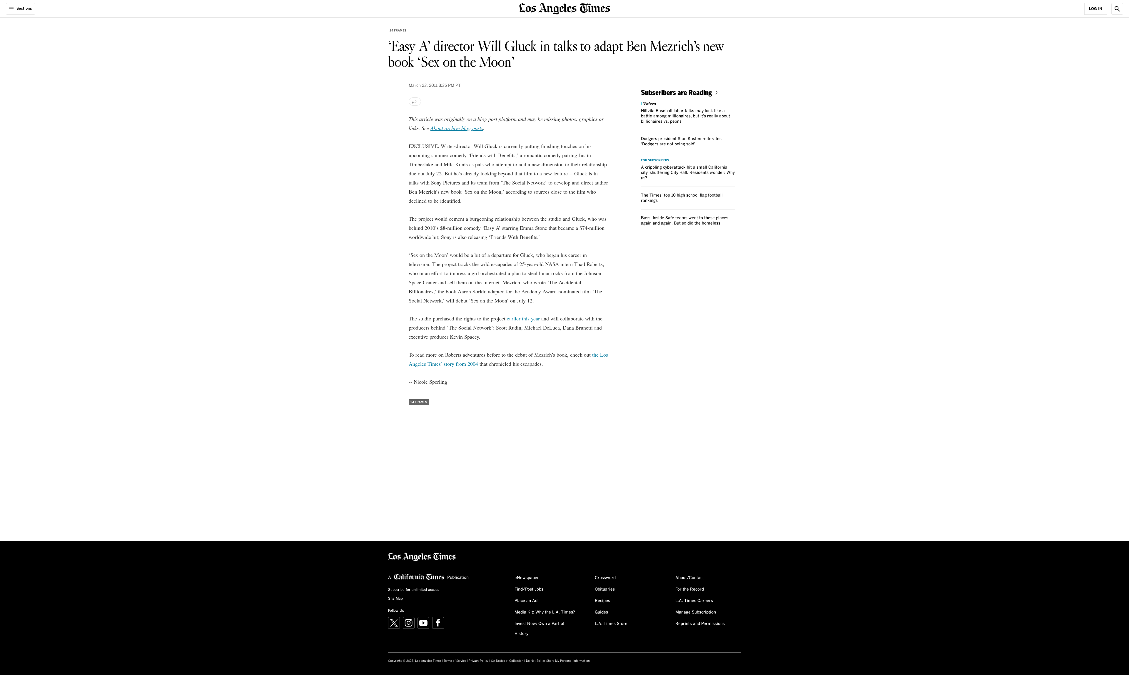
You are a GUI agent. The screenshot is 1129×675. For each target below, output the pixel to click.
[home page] (564, 8)
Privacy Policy (478, 660)
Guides (601, 612)
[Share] (415, 101)
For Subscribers (655, 160)
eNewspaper (527, 578)
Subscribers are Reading (676, 92)
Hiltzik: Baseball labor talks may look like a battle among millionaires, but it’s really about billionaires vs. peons (685, 116)
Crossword (605, 578)
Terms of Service (455, 660)
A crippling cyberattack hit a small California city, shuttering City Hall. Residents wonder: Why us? (688, 172)
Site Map (395, 599)
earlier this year (523, 318)
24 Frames (398, 30)
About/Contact (689, 578)
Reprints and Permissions (700, 624)
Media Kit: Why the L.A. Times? (545, 612)
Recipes (602, 601)
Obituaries (605, 589)
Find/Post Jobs (529, 589)
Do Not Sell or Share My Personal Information (558, 660)
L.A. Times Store (611, 624)
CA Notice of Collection (507, 660)
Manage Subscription (695, 612)
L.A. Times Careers (694, 601)
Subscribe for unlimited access (413, 590)
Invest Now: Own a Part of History (539, 629)
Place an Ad (526, 601)
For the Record (689, 589)
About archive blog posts (456, 128)
